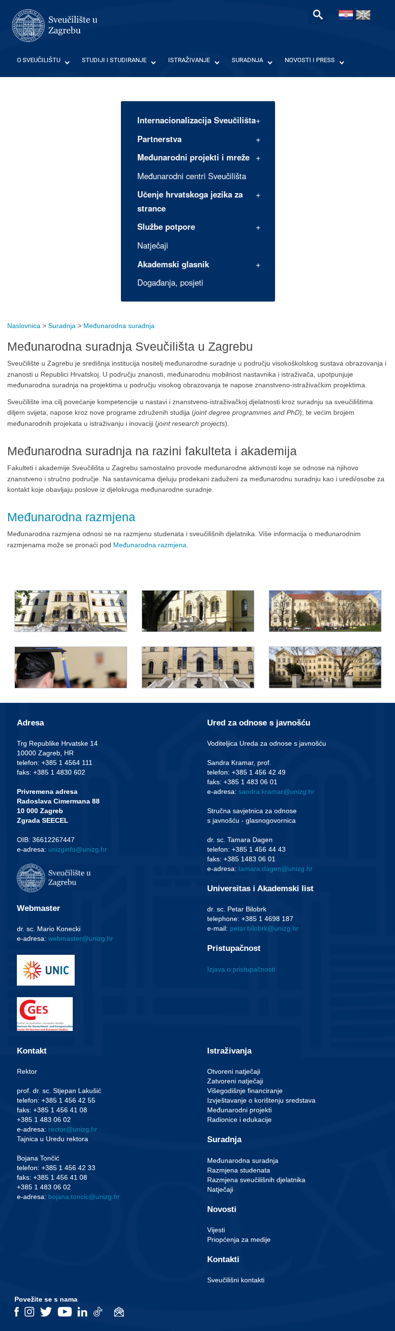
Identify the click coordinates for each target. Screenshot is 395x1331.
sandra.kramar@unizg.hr (276, 791)
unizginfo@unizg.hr (77, 849)
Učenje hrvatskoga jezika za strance (190, 201)
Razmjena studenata (238, 1170)
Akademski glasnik (173, 264)
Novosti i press (310, 60)
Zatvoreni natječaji (235, 1081)
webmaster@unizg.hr (80, 938)
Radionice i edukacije (239, 1119)
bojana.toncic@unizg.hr (84, 1196)
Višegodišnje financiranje (245, 1090)
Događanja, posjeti (170, 282)
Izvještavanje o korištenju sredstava (261, 1100)
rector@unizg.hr (72, 1129)
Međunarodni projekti (239, 1110)
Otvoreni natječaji (233, 1071)
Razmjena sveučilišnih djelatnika (256, 1180)
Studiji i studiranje (114, 60)
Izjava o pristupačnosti (241, 969)
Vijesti (216, 1230)
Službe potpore (166, 226)
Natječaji (152, 245)
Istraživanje (189, 60)
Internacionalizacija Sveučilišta (196, 120)
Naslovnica (23, 325)
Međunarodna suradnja (119, 325)
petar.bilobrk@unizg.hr (264, 928)
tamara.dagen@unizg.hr (275, 868)
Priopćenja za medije (239, 1239)
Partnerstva (159, 139)
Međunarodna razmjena (71, 517)
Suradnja (247, 60)
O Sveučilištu (38, 60)
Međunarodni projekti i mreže (193, 157)
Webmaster (38, 908)
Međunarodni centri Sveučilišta (191, 176)
